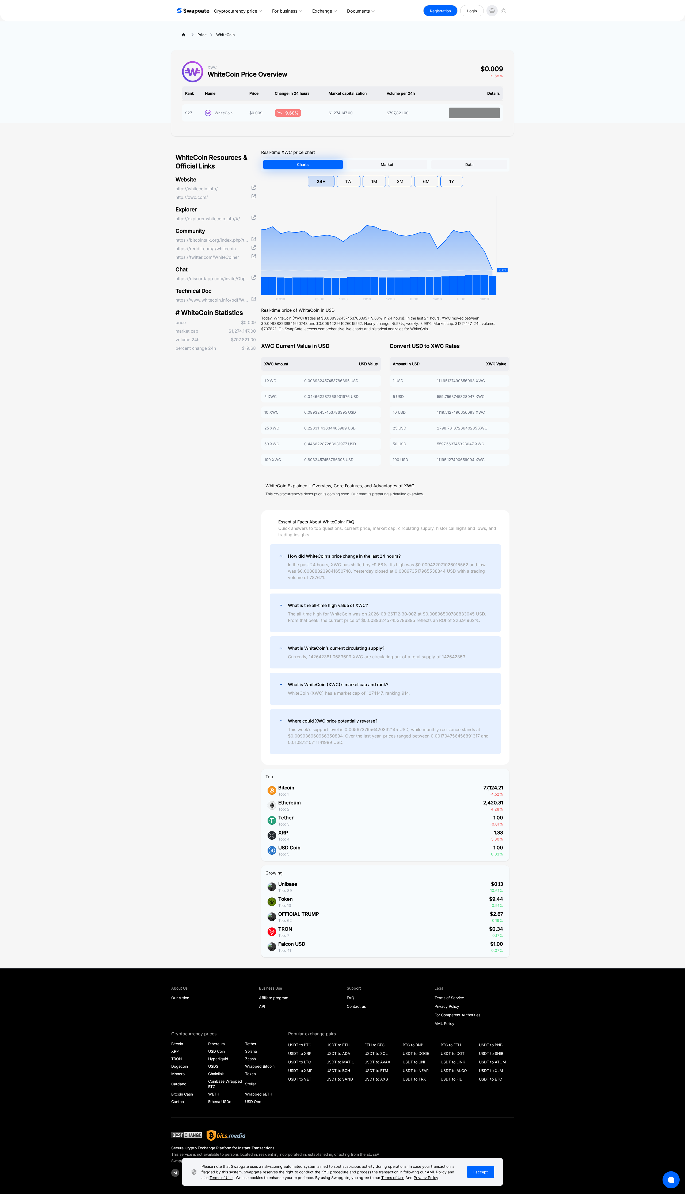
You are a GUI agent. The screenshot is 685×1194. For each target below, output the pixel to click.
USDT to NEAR (416, 1070)
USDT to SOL (376, 1053)
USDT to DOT (453, 1053)
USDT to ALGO (454, 1070)
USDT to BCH (338, 1070)
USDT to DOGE (416, 1053)
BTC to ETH (451, 1045)
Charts (303, 164)
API (262, 1006)
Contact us (356, 1006)
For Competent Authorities (457, 1015)
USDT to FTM (376, 1070)
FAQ (350, 997)
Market (387, 164)
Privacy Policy (447, 1006)
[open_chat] (671, 1179)
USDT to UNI (414, 1062)
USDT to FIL (451, 1079)
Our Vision (180, 997)
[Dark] (503, 10)
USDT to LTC (299, 1062)
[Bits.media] (226, 1135)
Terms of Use (221, 1177)
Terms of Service (449, 997)
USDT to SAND (339, 1079)
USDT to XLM (491, 1070)
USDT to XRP (299, 1053)
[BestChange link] (186, 1136)
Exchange (322, 11)
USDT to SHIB (491, 1053)
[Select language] (492, 10)
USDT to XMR (300, 1070)
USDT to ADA (338, 1053)
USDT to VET (299, 1079)
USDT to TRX (414, 1079)
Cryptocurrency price (235, 11)
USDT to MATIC (340, 1062)
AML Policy (444, 1023)
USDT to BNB (491, 1045)
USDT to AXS (376, 1079)
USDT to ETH (337, 1045)
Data (469, 164)
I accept (480, 1172)
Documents (358, 11)
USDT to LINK (453, 1062)
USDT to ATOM (492, 1062)
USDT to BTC (299, 1045)
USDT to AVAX (377, 1062)
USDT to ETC (490, 1079)
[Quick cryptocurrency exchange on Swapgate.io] (193, 10)
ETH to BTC (374, 1045)
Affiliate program (273, 997)
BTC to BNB (413, 1045)
